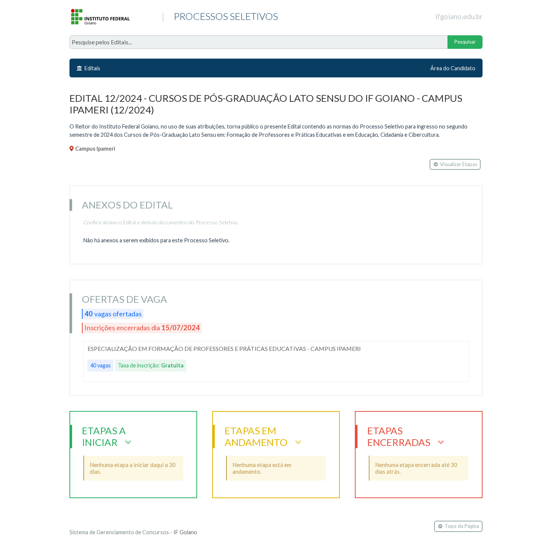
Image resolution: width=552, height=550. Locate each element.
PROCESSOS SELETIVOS (148, 19)
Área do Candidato (452, 68)
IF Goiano (185, 532)
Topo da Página (462, 526)
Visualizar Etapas (458, 164)
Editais (91, 68)
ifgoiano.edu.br (459, 16)
